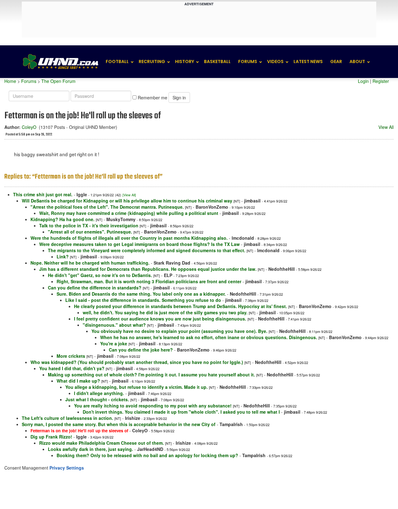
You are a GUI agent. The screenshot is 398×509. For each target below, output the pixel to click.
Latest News (308, 61)
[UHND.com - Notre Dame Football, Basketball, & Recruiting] (60, 61)
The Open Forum (58, 81)
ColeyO (29, 127)
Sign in (179, 97)
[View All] (129, 195)
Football (117, 61)
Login (363, 81)
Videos (275, 61)
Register (381, 81)
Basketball (217, 61)
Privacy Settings (66, 468)
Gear (336, 61)
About (357, 61)
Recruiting (152, 61)
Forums (247, 61)
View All (386, 127)
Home (10, 81)
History (184, 61)
